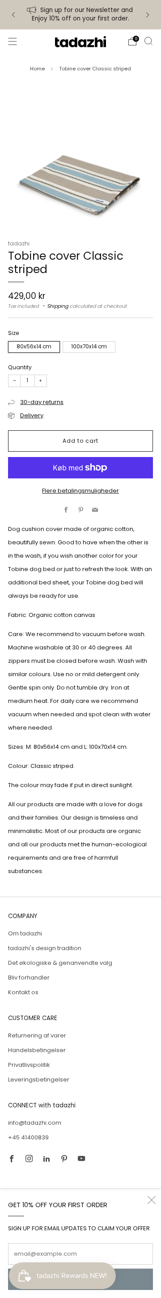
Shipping (57, 306)
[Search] (148, 41)
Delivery (31, 415)
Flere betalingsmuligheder (80, 490)
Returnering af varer (37, 1035)
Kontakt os (23, 992)
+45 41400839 (28, 1137)
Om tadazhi (25, 933)
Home (37, 68)
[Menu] (12, 41)
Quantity (20, 367)
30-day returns (42, 402)
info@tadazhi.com (34, 1122)
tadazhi (19, 243)
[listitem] (80, 14)
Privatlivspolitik (29, 1065)
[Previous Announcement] (13, 14)
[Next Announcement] (147, 14)
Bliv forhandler (29, 977)
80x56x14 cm (34, 346)
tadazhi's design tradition (44, 948)
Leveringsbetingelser (38, 1079)
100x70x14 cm (89, 346)
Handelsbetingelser (37, 1050)
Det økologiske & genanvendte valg (60, 963)
